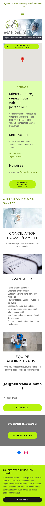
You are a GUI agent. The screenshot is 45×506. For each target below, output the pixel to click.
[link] (19, 453)
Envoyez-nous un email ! (22, 184)
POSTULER (22, 408)
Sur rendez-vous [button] (27, 172)
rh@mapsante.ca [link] (16, 157)
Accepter (22, 500)
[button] (22, 13)
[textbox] (22, 398)
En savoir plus (22, 435)
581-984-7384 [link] (15, 154)
